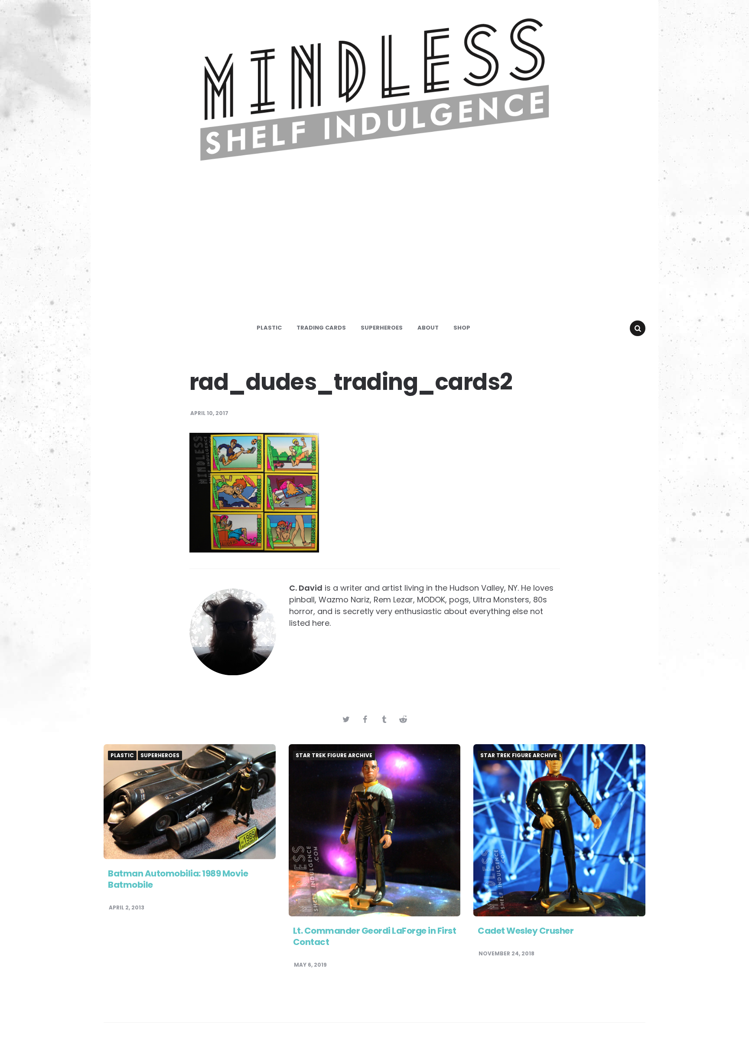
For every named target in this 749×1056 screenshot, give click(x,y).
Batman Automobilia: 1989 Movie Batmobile (178, 879)
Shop (461, 328)
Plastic (269, 328)
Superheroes (382, 328)
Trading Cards (321, 328)
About (428, 328)
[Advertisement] (374, 249)
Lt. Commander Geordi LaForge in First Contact (374, 936)
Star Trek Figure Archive (334, 755)
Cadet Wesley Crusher (525, 931)
